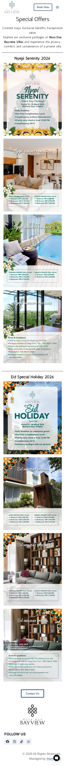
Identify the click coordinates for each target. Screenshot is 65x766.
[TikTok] (21, 742)
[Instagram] (14, 742)
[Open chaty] (56, 758)
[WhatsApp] (28, 742)
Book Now (43, 7)
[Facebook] (7, 742)
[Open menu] (57, 7)
